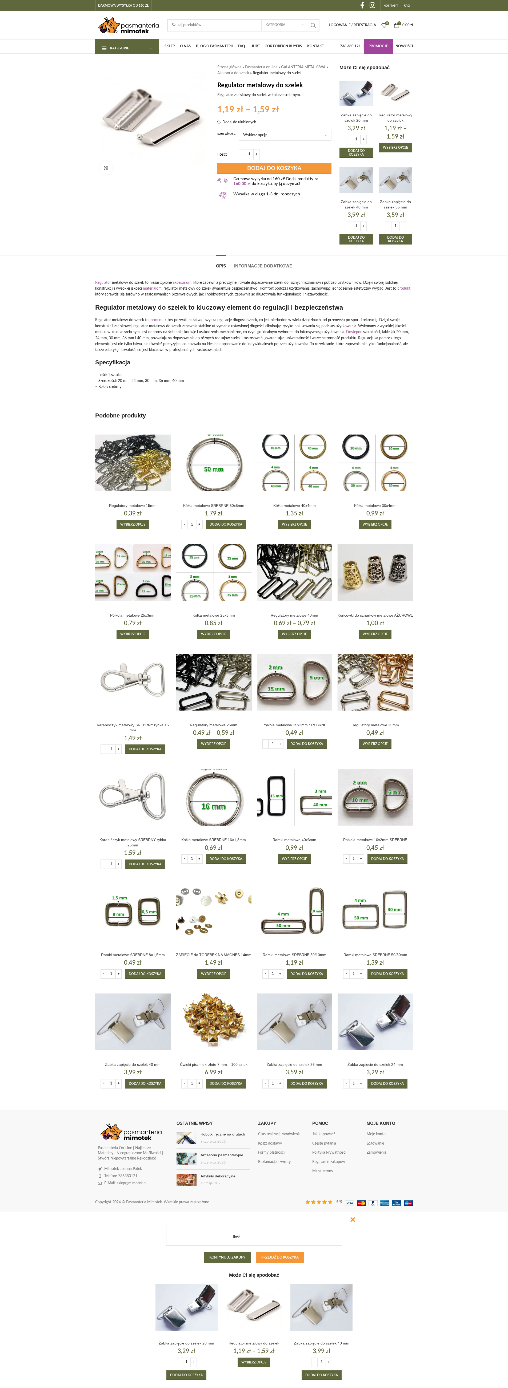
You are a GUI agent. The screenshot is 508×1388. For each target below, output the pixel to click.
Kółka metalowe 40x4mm (294, 505)
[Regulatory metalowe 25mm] (213, 682)
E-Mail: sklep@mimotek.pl (125, 1183)
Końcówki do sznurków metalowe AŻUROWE (375, 615)
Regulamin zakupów (328, 1162)
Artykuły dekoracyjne (218, 1176)
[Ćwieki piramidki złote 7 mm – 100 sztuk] (213, 1022)
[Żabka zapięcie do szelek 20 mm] (356, 93)
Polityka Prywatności (329, 1152)
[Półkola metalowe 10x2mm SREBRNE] (375, 797)
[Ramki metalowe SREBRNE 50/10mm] (294, 912)
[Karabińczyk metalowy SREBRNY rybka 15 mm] (133, 682)
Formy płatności (271, 1152)
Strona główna (229, 67)
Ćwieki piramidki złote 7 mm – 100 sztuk (213, 1064)
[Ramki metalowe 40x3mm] (294, 797)
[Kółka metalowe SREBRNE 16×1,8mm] (213, 797)
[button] (356, 153)
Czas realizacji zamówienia (279, 1134)
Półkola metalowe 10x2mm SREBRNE (375, 840)
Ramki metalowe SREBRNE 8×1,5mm (133, 955)
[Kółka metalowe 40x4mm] (294, 462)
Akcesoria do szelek (233, 73)
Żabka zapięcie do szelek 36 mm (294, 1064)
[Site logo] (128, 25)
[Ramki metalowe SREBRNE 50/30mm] (375, 912)
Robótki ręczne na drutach (223, 1134)
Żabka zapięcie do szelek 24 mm (375, 1064)
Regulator (103, 283)
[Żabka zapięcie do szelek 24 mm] (375, 1022)
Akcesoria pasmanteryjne (222, 1155)
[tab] (221, 263)
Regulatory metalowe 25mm (213, 725)
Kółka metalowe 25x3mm (214, 615)
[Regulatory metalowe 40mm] (294, 572)
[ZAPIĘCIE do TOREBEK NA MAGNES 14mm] (213, 912)
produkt (403, 288)
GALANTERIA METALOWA (303, 67)
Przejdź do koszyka (280, 1257)
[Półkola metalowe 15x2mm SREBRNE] (294, 682)
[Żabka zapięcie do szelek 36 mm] (396, 180)
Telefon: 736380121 (120, 1176)
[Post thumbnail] (187, 1138)
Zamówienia (376, 1152)
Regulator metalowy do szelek (254, 1343)
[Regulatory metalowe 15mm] (133, 462)
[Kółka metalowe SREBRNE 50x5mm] (213, 462)
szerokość (226, 133)
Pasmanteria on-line (261, 67)
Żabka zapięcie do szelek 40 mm (133, 1064)
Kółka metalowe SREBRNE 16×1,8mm (213, 840)
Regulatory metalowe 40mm (294, 615)
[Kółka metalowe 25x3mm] (213, 572)
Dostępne (354, 332)
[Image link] (131, 1131)
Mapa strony (322, 1171)
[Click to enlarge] (106, 168)
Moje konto (376, 1134)
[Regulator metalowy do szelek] (396, 93)
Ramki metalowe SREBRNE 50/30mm (375, 955)
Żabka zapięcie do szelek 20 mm (186, 1343)
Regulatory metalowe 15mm (133, 505)
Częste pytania (324, 1143)
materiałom (152, 288)
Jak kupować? (323, 1134)
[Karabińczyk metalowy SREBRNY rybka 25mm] (133, 797)
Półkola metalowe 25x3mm (132, 615)
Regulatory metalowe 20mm (375, 725)
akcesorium (182, 283)
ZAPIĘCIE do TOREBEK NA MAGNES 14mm (213, 955)
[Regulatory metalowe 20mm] (375, 682)
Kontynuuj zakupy (227, 1257)
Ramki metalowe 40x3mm (294, 840)
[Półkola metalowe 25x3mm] (133, 572)
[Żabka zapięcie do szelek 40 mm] (356, 180)
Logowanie (375, 1143)
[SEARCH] (313, 25)
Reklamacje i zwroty (274, 1162)
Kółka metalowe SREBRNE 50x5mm (213, 505)
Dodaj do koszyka (274, 168)
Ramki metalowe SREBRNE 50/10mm (294, 955)
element (156, 320)
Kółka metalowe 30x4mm (375, 505)
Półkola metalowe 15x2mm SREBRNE (294, 725)
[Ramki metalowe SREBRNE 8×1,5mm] (133, 912)
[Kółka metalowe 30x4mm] (375, 462)
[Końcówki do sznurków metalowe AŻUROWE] (375, 572)
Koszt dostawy (270, 1143)
